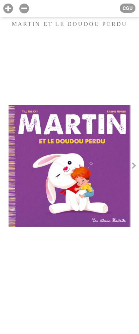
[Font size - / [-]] (24, 8)
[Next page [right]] (134, 167)
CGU (128, 8)
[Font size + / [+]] (8, 8)
